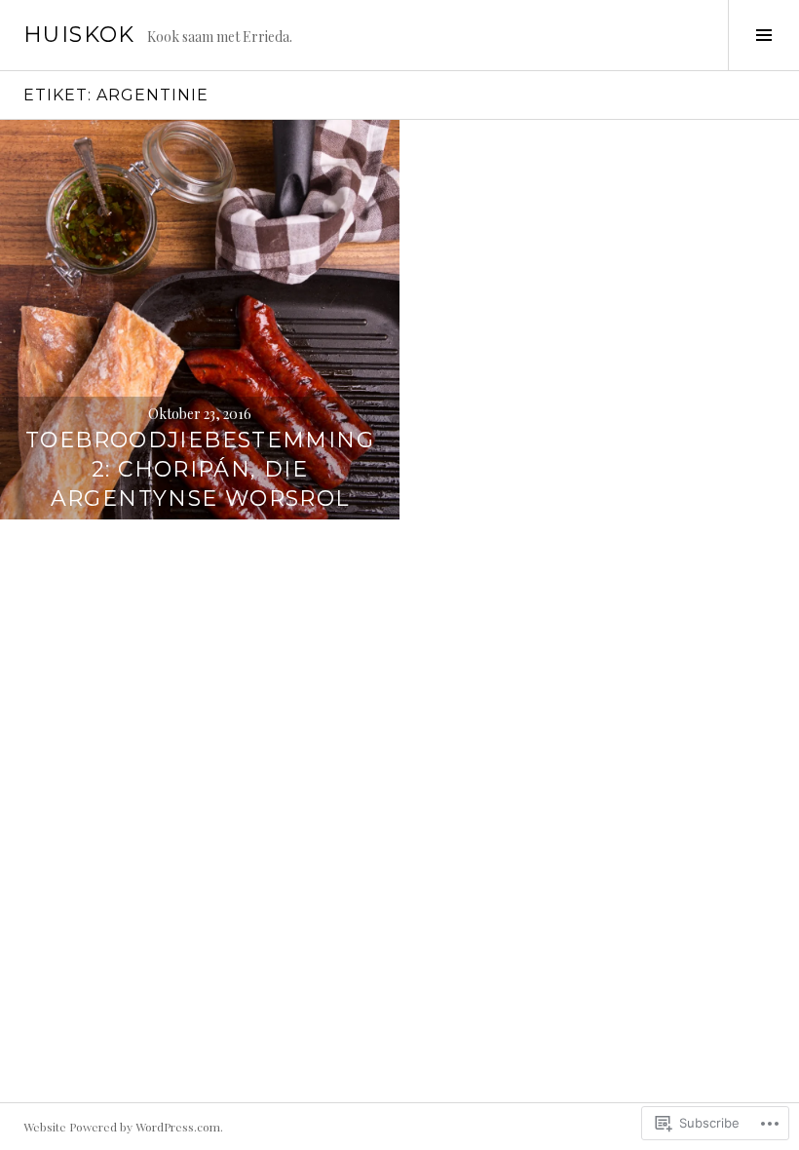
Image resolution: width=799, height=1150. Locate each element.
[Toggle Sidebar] (763, 35)
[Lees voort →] (200, 319)
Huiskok (79, 34)
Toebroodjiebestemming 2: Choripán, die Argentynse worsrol (199, 469)
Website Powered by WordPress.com (121, 1126)
